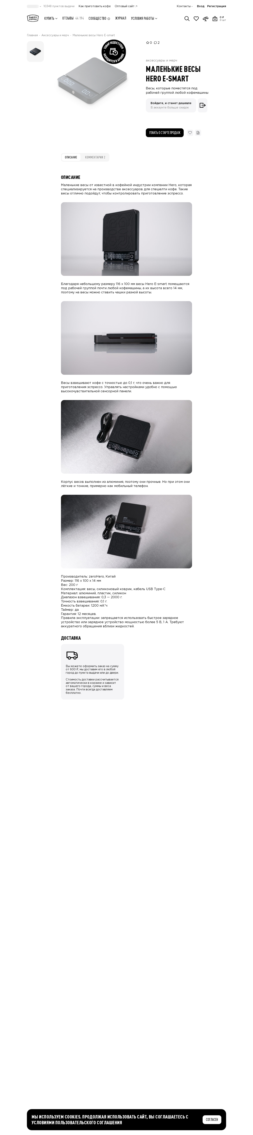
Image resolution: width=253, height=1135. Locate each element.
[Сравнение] (205, 19)
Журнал (120, 18)
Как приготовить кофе (94, 6)
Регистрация (216, 6)
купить (49, 18)
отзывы (73, 18)
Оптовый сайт (124, 6)
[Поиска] (187, 19)
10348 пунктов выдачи (59, 6)
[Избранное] (196, 19)
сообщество (97, 18)
